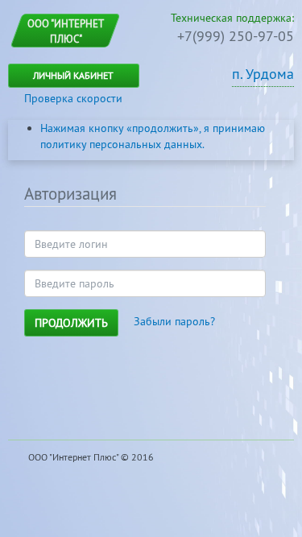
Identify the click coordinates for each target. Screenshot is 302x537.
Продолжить (71, 323)
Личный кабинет (73, 75)
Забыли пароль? (174, 321)
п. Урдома (263, 73)
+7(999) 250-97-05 (235, 36)
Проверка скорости (73, 98)
